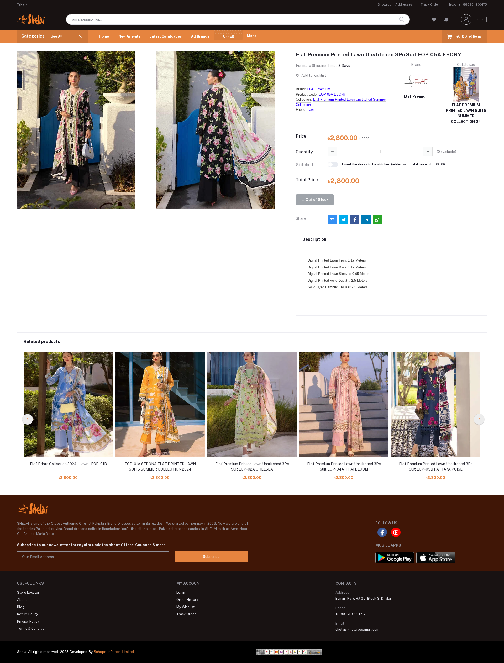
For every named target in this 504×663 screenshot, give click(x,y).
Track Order (430, 4)
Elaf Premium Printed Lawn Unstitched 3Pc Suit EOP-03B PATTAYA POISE (436, 466)
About (22, 600)
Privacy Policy (28, 621)
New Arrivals (129, 36)
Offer (228, 36)
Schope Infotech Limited (114, 652)
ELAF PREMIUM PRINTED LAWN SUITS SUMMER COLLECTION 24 (466, 113)
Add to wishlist (313, 75)
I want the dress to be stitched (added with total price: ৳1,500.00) (393, 164)
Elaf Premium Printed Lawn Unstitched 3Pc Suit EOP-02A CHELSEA (252, 466)
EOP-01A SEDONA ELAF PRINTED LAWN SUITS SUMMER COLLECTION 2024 (160, 466)
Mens (251, 36)
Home (104, 36)
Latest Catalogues (166, 36)
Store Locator (28, 592)
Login (480, 19)
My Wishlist (185, 607)
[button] (446, 19)
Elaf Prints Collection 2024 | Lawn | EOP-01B (68, 464)
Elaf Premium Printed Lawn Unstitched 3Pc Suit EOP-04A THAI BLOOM (344, 466)
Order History (187, 600)
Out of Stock (316, 199)
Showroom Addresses (395, 4)
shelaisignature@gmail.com (357, 629)
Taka (20, 4)
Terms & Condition (31, 628)
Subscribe (211, 557)
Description (314, 239)
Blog (20, 607)
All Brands (200, 36)
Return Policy (27, 614)
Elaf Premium (416, 96)
